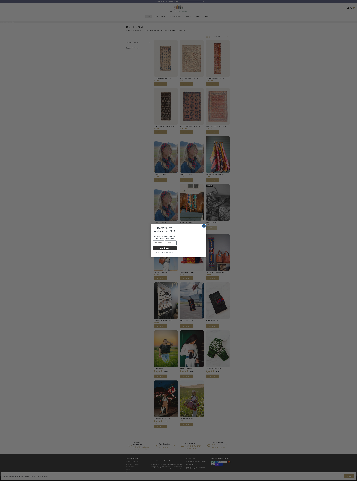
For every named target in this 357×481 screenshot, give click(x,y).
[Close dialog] (204, 224)
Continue (164, 249)
